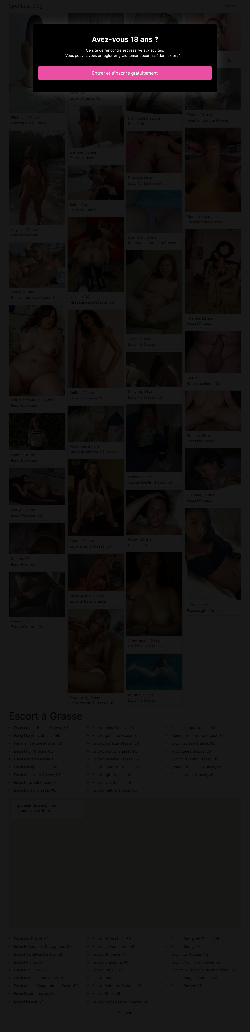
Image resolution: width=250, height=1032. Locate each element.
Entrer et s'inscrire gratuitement (125, 73)
